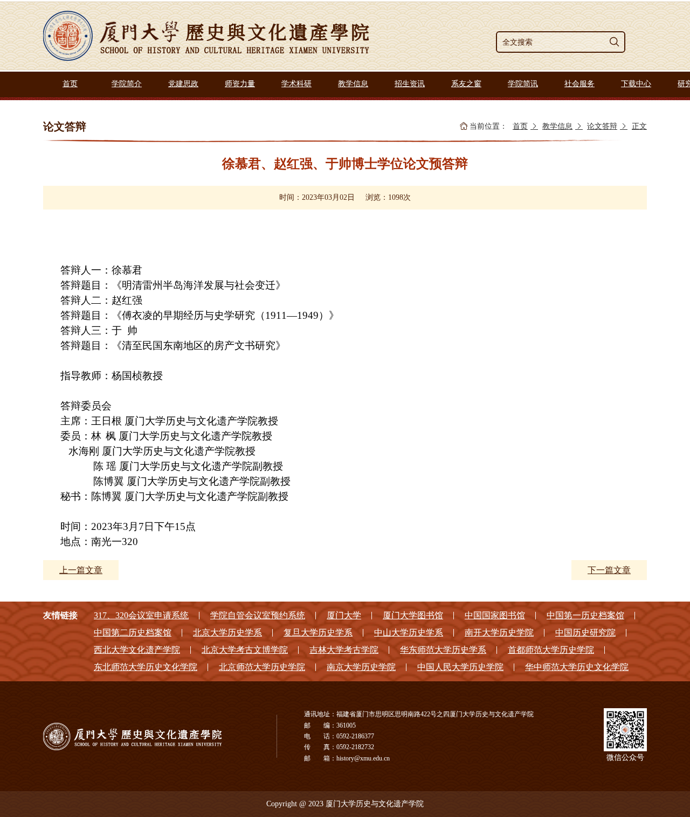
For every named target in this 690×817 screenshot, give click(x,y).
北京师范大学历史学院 (262, 667)
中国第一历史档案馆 (585, 615)
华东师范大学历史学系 (443, 649)
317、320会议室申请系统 (141, 615)
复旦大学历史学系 (318, 632)
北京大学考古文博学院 (245, 649)
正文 (639, 126)
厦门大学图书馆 (413, 615)
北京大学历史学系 (227, 632)
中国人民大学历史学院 (460, 667)
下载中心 (636, 84)
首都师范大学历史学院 (551, 649)
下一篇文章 (609, 570)
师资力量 (240, 84)
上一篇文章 (80, 570)
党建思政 (183, 84)
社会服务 (579, 84)
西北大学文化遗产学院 (137, 649)
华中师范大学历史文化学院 (577, 667)
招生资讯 (410, 84)
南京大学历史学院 (361, 667)
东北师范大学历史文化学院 (145, 667)
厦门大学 (344, 615)
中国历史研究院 (585, 632)
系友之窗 (466, 84)
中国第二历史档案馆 (132, 632)
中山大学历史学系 (408, 632)
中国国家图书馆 (495, 615)
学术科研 (296, 84)
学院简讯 (523, 84)
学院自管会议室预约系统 (257, 615)
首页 (70, 84)
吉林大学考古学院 (343, 649)
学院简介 (127, 84)
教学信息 (353, 84)
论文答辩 (602, 126)
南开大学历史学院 (499, 632)
